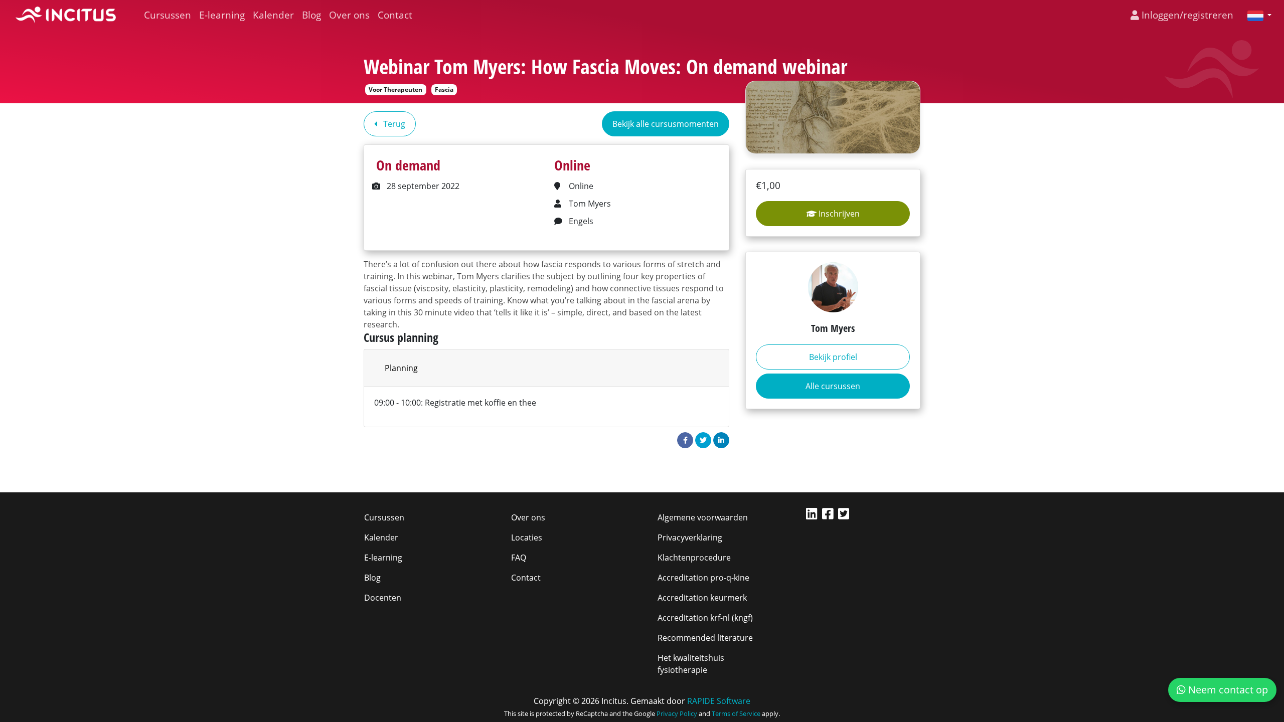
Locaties (526, 537)
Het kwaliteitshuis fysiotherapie (691, 663)
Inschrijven (838, 213)
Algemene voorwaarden (703, 517)
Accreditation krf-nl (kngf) (705, 617)
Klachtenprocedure (694, 557)
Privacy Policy (677, 713)
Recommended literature (705, 637)
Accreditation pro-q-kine (703, 577)
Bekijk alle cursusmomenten (665, 123)
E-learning (222, 15)
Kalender (273, 15)
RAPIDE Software (718, 700)
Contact (395, 15)
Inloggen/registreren (1186, 15)
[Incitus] (66, 15)
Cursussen (167, 15)
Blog (311, 15)
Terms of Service (736, 713)
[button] (1255, 15)
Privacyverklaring (690, 537)
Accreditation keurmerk (702, 597)
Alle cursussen (833, 386)
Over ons (349, 15)
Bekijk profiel (833, 357)
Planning (401, 368)
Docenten (382, 597)
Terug (393, 123)
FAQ (518, 557)
